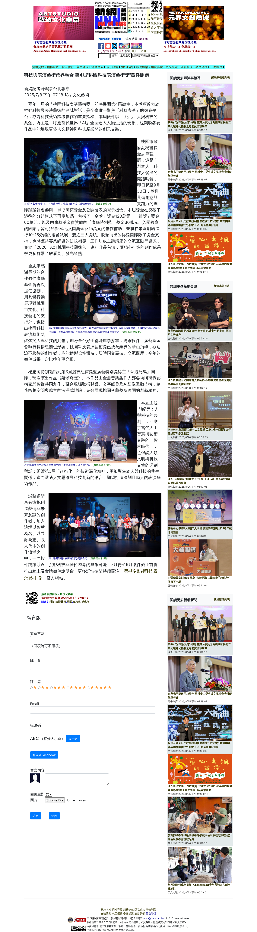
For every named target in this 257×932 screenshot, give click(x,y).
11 (136, 19)
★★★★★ (101, 687)
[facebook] (101, 45)
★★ (44, 687)
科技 (52, 601)
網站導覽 (117, 909)
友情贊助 (106, 913)
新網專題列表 (222, 286)
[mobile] (124, 45)
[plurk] (108, 45)
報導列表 (220, 77)
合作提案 (128, 913)
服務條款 (128, 909)
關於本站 (106, 909)
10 (132, 19)
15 (148, 19)
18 (135, 22)
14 (145, 19)
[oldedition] (136, 45)
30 (142, 11)
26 (139, 26)
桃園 (69, 601)
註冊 (143, 51)
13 (142, 19)
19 (139, 22)
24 (132, 26)
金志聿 (77, 601)
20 (142, 22)
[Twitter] (114, 45)
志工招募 (117, 913)
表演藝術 (61, 601)
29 (139, 11)
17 (132, 22)
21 (145, 22)
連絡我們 (140, 913)
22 (148, 22)
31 (145, 11)
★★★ (59, 687)
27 (132, 11)
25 (135, 26)
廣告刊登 (151, 909)
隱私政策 (140, 909)
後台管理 (151, 913)
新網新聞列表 (222, 599)
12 (139, 19)
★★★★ (78, 687)
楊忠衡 (85, 601)
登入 (134, 51)
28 (135, 11)
